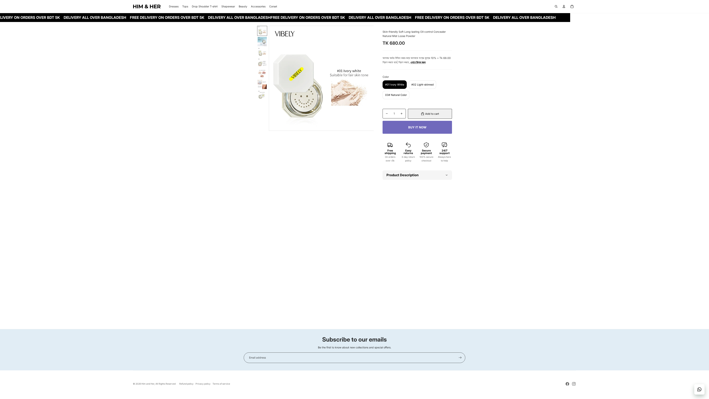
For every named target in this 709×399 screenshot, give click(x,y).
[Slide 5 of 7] (262, 73)
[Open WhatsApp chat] (699, 389)
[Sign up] (460, 357)
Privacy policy (203, 383)
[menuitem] (174, 6)
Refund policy (186, 383)
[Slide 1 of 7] (262, 30)
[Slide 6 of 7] (262, 84)
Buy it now (417, 127)
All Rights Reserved (165, 383)
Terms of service (221, 383)
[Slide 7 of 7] (262, 95)
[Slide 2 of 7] (262, 41)
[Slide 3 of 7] (262, 52)
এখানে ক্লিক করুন (418, 62)
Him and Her (147, 383)
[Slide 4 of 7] (262, 63)
